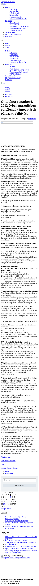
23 (4, 504)
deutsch (7, 47)
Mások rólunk (14, 13)
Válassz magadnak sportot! (19, 28)
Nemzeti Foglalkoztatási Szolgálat (16, 521)
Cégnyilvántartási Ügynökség (15, 517)
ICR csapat (13, 9)
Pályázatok (32, 119)
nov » (9, 509)
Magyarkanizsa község (13, 34)
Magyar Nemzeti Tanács (9, 468)
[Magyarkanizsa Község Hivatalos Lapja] (15, 558)
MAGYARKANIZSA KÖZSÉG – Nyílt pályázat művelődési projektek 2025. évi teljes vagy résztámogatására (21, 550)
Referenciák (14, 15)
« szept (3, 509)
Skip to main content (8, 2)
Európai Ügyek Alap (12, 519)
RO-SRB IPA (14, 25)
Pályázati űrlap (6, 457)
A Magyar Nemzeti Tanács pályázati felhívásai (21, 546)
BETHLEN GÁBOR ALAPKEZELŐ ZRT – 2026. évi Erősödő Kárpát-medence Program (21, 541)
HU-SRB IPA (14, 23)
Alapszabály (14, 11)
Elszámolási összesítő (8, 461)
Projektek (8, 21)
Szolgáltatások (10, 32)
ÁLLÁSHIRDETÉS (12, 544)
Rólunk (7, 7)
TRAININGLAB (16, 30)
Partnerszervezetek (16, 17)
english (7, 45)
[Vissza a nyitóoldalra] (3, 4)
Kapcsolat (8, 36)
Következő (9, 473)
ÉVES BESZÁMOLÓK (18, 19)
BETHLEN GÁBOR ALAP (19, 26)
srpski (7, 43)
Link (2, 464)
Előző (7, 471)
